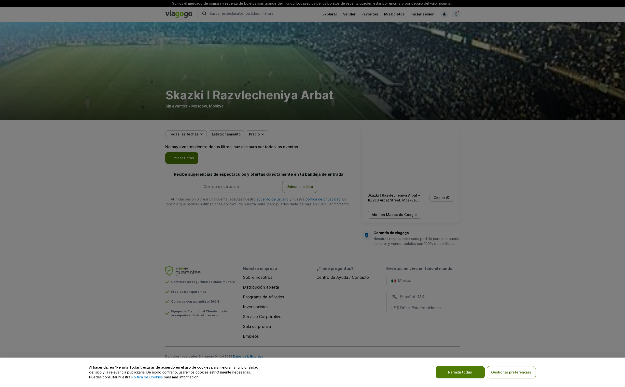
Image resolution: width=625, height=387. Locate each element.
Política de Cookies (147, 377)
